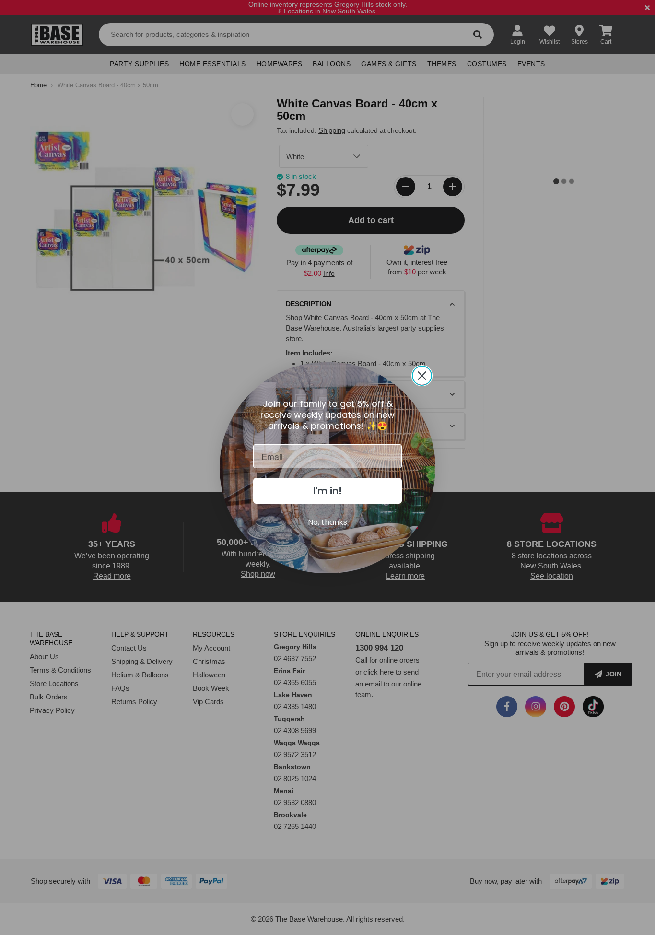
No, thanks (327, 522)
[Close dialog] (422, 375)
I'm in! (327, 490)
